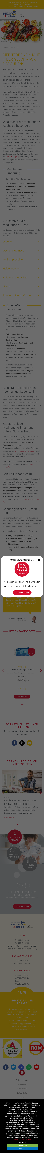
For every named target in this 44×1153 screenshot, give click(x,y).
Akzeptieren (22, 1145)
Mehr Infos (22, 1148)
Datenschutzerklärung (22, 1139)
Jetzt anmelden (22, 592)
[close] (39, 560)
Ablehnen (22, 1142)
